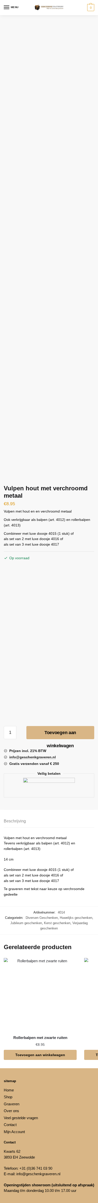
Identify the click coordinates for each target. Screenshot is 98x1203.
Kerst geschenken (57, 923)
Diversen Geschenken (42, 918)
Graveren (11, 1104)
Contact (10, 1124)
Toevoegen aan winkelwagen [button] (40, 1055)
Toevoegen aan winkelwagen (60, 734)
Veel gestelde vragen (21, 1118)
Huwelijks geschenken (76, 918)
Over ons (11, 1111)
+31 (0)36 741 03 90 (35, 1168)
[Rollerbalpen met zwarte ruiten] (40, 994)
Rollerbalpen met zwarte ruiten (40, 1037)
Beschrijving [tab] (15, 821)
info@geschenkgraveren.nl (38, 1174)
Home (9, 1090)
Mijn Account (14, 1132)
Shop (8, 1097)
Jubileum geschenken (26, 923)
